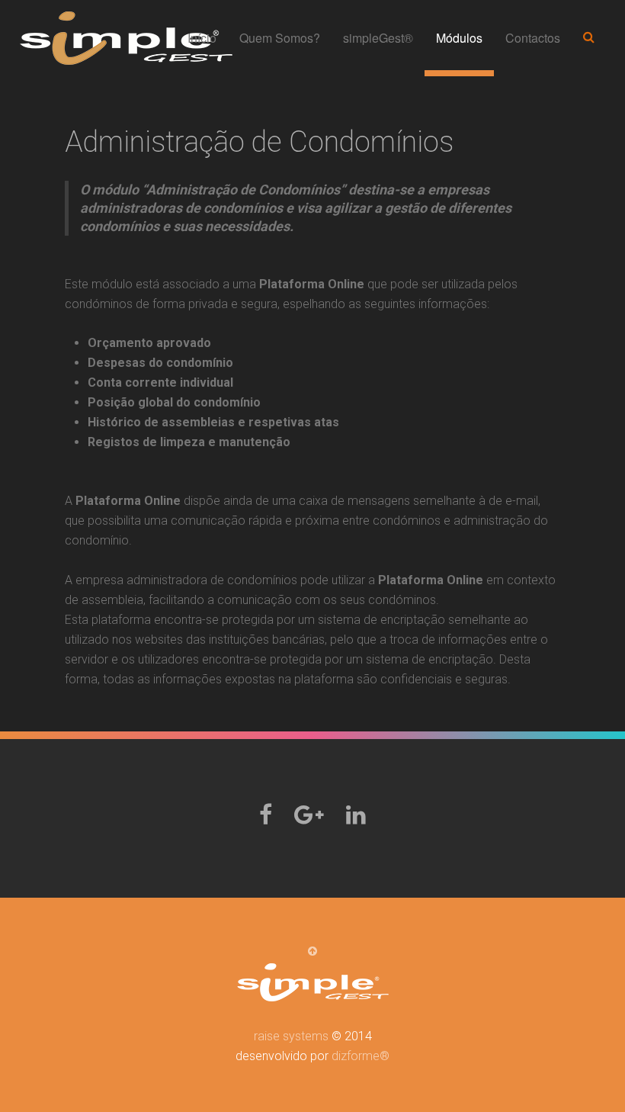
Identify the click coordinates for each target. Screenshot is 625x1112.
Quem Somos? (279, 38)
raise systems (291, 1036)
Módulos (459, 38)
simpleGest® (378, 38)
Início (202, 38)
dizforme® (360, 1056)
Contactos (532, 38)
